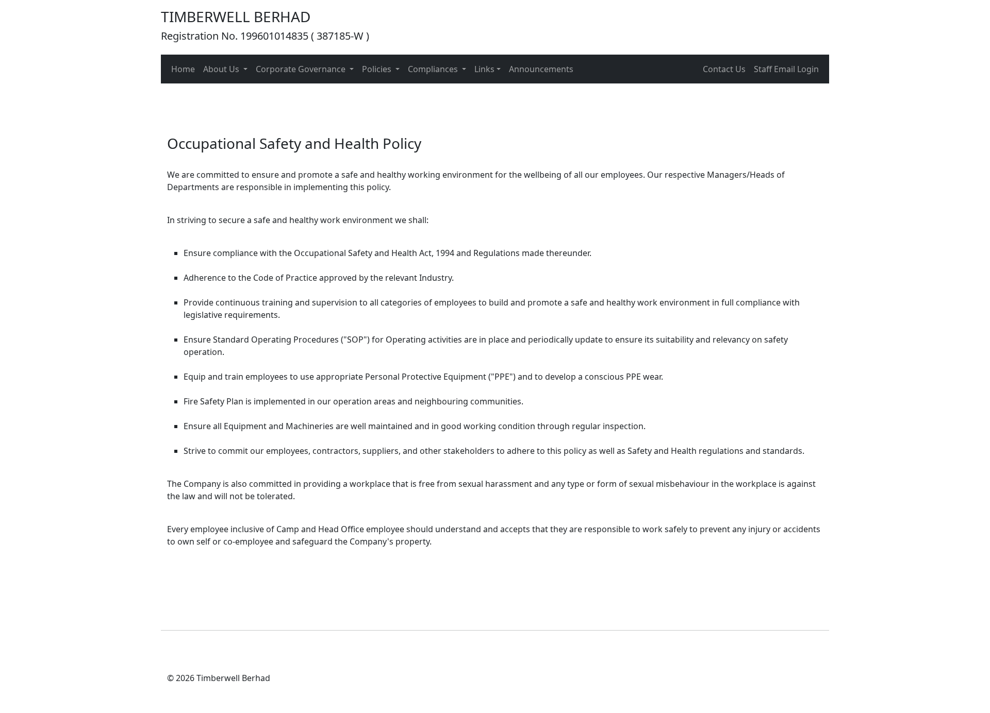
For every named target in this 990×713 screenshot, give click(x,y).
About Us (222, 69)
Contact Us (724, 69)
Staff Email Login (786, 69)
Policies (377, 69)
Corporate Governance (302, 69)
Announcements (541, 69)
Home (183, 69)
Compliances (434, 69)
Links (484, 69)
